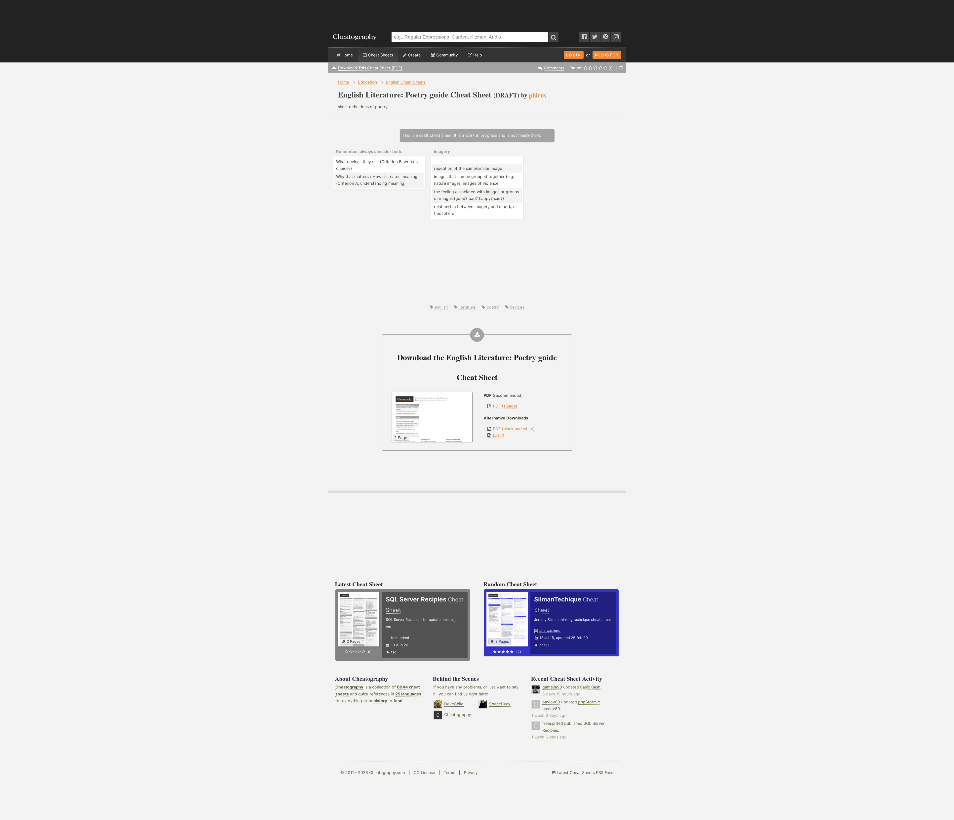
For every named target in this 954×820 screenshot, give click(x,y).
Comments (554, 67)
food (398, 700)
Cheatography (349, 686)
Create (414, 54)
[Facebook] (584, 37)
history (380, 700)
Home (346, 54)
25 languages (408, 693)
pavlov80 (551, 701)
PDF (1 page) (505, 406)
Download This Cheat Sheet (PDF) (370, 67)
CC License (424, 772)
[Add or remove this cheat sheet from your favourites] (621, 67)
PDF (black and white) (514, 428)
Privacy (471, 772)
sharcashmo (549, 630)
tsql (394, 652)
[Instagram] (616, 37)
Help (477, 54)
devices (517, 307)
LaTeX (498, 435)
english (441, 307)
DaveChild (454, 703)
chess (544, 645)
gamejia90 (552, 686)
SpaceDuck (500, 703)
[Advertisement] (477, 13)
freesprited (400, 638)
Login (573, 54)
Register (607, 54)
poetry (492, 307)
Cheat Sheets (380, 54)
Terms (449, 772)
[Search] (553, 37)
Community (446, 54)
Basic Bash (590, 686)
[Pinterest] (605, 37)
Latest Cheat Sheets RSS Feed (585, 772)
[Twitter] (595, 37)
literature (467, 307)
